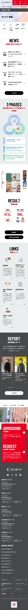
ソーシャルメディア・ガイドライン (6, 589)
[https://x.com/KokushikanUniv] (12, 475)
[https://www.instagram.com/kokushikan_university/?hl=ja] (16, 475)
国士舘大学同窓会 (5, 573)
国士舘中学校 (4, 567)
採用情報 (3, 593)
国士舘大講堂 (4, 558)
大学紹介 (4, 6)
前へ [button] (5, 387)
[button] (11, 387)
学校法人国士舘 (5, 561)
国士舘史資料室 (5, 555)
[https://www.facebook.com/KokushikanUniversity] (20, 475)
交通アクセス (5, 488)
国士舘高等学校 (5, 564)
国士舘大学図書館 (5, 549)
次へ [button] (22, 387)
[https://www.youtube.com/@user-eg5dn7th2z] (8, 475)
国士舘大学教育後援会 (6, 570)
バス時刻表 (16, 501)
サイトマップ (4, 580)
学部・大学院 (9, 6)
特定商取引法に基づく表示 (6, 584)
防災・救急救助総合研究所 (7, 552)
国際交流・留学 (23, 6)
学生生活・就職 (16, 6)
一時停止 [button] (9, 387)
